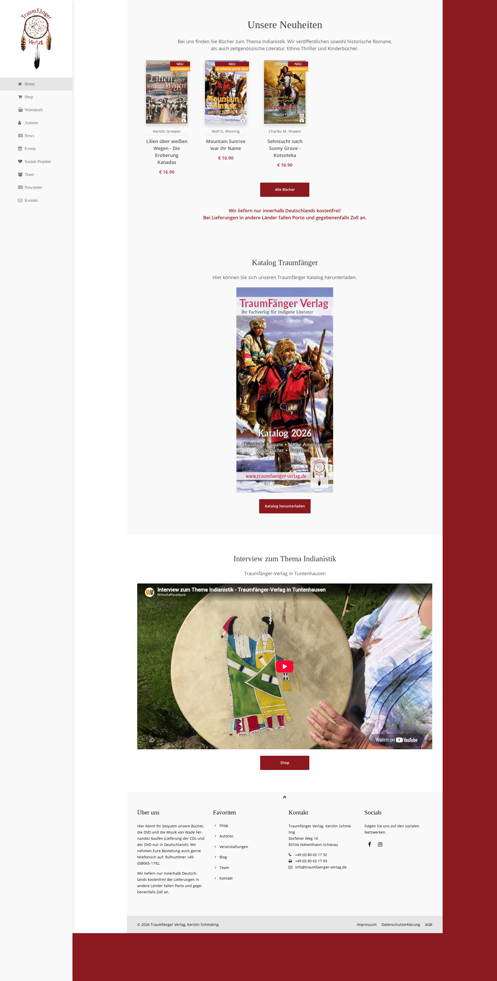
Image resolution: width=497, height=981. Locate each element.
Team (224, 867)
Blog (223, 857)
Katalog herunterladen (285, 506)
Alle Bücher (285, 189)
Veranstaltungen (234, 846)
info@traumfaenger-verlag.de (321, 867)
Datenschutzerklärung (401, 924)
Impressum (367, 924)
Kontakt (226, 878)
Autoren (226, 836)
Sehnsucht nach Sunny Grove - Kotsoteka (284, 148)
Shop (284, 762)
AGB (428, 924)
